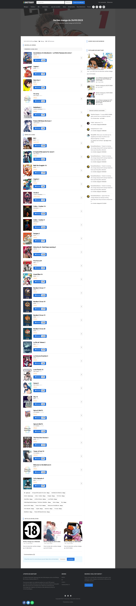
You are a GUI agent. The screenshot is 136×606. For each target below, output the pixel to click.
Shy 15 (35, 397)
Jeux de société (55, 7)
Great (96, 128)
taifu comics (36, 95)
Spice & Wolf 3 (38, 410)
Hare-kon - (48, 508)
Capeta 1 (36, 66)
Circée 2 (36, 193)
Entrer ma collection (79, 2)
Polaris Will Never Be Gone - (42, 511)
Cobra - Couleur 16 (39, 206)
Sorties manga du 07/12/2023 (99, 203)
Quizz (64, 7)
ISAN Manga (35, 208)
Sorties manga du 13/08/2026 (99, 130)
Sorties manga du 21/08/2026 (31, 541)
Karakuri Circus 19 (39, 315)
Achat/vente (71, 7)
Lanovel (35, 54)
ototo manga (36, 412)
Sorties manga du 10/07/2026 (72, 541)
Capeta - (39, 508)
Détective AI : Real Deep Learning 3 (44, 247)
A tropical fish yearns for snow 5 (43, 152)
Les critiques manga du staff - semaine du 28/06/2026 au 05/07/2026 (104, 101)
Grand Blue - (28, 499)
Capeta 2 (36, 179)
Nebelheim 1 (37, 107)
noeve (34, 68)
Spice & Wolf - (28, 505)
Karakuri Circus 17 (39, 288)
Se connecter (102, 2)
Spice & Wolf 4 (38, 424)
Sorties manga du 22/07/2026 (52, 541)
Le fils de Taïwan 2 (39, 342)
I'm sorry (36, 94)
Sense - (56, 502)
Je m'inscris (89, 585)
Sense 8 (35, 383)
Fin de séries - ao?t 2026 (98, 118)
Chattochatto (36, 122)
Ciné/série (45, 7)
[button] (81, 57)
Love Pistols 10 (38, 369)
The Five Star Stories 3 (40, 437)
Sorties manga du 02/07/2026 (104, 85)
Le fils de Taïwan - (40, 499)
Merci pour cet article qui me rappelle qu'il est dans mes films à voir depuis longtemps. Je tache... (101, 136)
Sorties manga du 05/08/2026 (99, 124)
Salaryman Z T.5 (97, 122)
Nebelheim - (28, 511)
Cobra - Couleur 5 (39, 220)
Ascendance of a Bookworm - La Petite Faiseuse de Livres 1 (52, 53)
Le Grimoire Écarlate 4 (40, 356)
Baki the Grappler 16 (40, 165)
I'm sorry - (58, 508)
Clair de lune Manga (37, 109)
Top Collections (81, 7)
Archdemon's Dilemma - (58, 492)
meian (34, 167)
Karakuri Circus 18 (39, 301)
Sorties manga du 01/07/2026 (95, 69)
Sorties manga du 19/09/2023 (99, 152)
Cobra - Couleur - (40, 496)
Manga (26, 7)
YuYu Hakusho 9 (38, 478)
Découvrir (68, 2)
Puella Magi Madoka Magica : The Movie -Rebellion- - (37, 502)
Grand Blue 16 (37, 274)
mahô (34, 140)
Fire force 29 (37, 261)
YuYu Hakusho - (29, 508)
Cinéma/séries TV (66, 584)
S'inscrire (109, 2)
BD (38, 7)
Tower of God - (40, 505)
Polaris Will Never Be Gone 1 (42, 121)
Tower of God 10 (38, 451)
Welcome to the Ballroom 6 (42, 465)
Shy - (63, 502)
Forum (89, 7)
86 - (27, 492)
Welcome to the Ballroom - (55, 505)
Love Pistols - (52, 499)
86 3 (34, 138)
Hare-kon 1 (37, 80)
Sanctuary (67, 598)
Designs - (51, 496)
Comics (33, 7)
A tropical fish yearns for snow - (40, 492)
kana (34, 262)
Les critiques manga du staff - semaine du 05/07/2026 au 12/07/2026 (104, 79)
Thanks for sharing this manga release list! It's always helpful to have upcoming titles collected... (101, 148)
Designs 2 (36, 233)
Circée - (28, 496)
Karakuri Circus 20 (39, 329)
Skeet (35, 41)
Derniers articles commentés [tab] (97, 110)
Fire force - (61, 496)
